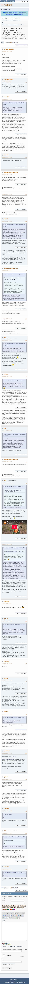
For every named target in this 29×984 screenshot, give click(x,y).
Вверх (2, 887)
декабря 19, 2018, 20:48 (7, 221)
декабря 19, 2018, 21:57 (7, 461)
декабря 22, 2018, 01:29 (7, 779)
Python (6, 619)
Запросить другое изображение (15, 946)
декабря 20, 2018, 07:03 (7, 663)
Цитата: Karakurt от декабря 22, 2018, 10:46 (14, 836)
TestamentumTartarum (11, 172)
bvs (5, 428)
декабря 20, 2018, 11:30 (7, 680)
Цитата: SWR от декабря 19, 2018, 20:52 (13, 380)
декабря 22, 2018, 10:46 (7, 810)
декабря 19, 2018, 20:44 (7, 194)
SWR (5, 338)
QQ (17, 74)
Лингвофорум (7, 5)
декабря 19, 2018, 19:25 (7, 157)
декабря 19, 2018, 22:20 (7, 544)
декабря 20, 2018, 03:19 (7, 621)
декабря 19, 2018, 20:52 (7, 318)
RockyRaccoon (8, 79)
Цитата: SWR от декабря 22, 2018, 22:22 (13, 872)
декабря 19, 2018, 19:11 (7, 81)
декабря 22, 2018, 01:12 (7, 753)
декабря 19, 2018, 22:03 (7, 483)
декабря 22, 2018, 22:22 (7, 833)
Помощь (12, 979)
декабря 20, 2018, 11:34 (7, 714)
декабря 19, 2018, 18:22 (7, 51)
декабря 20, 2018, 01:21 (7, 603)
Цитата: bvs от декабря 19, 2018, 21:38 (13, 486)
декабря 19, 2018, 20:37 (7, 174)
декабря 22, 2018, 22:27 (7, 869)
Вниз (2, 42)
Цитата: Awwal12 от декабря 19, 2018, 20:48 (14, 274)
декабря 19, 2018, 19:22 (7, 99)
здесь (24, 12)
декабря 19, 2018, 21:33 (7, 376)
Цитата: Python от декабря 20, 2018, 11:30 (14, 717)
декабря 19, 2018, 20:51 (7, 270)
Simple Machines (18, 980)
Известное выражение (8, 759)
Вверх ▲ (17, 979)
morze (14, 756)
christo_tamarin (9, 49)
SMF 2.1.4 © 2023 (11, 980)
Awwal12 (6, 97)
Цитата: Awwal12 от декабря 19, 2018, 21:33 (14, 547)
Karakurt (6, 661)
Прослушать (4, 946)
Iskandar (6, 155)
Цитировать (23, 74)
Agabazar (7, 601)
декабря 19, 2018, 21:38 (7, 430)
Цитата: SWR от (8, 814)
